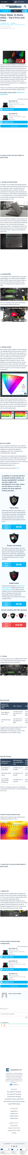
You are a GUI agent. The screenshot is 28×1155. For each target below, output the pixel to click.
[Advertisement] (14, 39)
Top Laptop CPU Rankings (14, 1091)
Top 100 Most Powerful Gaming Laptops (14, 1101)
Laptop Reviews (14, 1116)
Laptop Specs (14, 1111)
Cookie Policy (14, 1125)
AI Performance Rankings (14, 1096)
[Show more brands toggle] (25, 10)
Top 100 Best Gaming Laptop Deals (14, 1099)
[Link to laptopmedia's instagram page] (16, 1146)
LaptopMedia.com (4, 23)
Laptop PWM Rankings (14, 1104)
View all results (14, 126)
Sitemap (14, 1132)
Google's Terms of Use (14, 1128)
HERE (17, 468)
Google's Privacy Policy (14, 1130)
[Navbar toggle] (2, 6)
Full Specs (19, 92)
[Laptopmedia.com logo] (14, 6)
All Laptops (5, 11)
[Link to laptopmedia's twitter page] (14, 1146)
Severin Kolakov (7, 26)
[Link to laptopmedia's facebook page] (11, 1146)
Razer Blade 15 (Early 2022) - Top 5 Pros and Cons (12, 24)
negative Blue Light (7, 589)
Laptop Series (14, 1113)
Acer (15, 11)
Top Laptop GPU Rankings (14, 1094)
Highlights (13, 23)
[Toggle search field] (25, 6)
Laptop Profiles (14, 1118)
